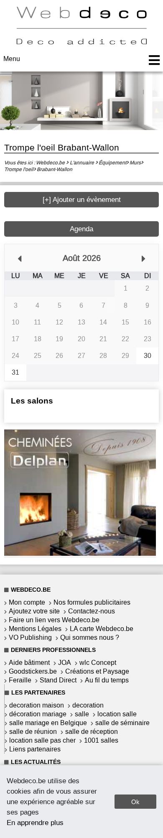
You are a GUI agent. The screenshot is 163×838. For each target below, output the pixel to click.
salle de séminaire (122, 722)
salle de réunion (33, 731)
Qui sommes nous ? (89, 637)
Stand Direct (58, 680)
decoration (88, 705)
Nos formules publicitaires (91, 602)
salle (82, 714)
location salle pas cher (42, 740)
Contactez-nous (91, 611)
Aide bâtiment (29, 662)
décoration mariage (37, 714)
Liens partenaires (35, 749)
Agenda (81, 229)
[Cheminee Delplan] (80, 553)
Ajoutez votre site (34, 611)
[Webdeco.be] (81, 42)
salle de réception (91, 731)
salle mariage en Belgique (48, 722)
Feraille (20, 680)
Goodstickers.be (33, 671)
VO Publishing (30, 637)
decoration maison (36, 705)
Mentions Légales (35, 628)
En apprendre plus (35, 822)
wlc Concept (97, 662)
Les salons (32, 400)
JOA (64, 662)
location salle (117, 714)
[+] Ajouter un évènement (82, 200)
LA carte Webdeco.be (101, 628)
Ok (135, 801)
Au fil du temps (107, 680)
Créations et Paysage (97, 671)
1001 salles (101, 740)
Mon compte (27, 602)
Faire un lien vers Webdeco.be (54, 620)
